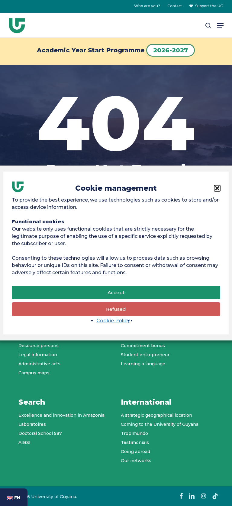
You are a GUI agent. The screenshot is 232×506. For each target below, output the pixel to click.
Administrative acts (39, 363)
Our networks (136, 460)
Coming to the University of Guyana (159, 424)
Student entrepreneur (145, 354)
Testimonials (135, 442)
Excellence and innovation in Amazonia (61, 415)
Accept (116, 292)
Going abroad (135, 451)
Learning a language (143, 363)
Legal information (37, 354)
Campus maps (34, 373)
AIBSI (24, 442)
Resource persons (38, 345)
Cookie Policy (113, 321)
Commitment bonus (143, 345)
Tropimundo (134, 433)
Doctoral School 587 (40, 433)
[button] (217, 188)
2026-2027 (170, 50)
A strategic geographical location (156, 415)
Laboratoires (32, 424)
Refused (116, 309)
